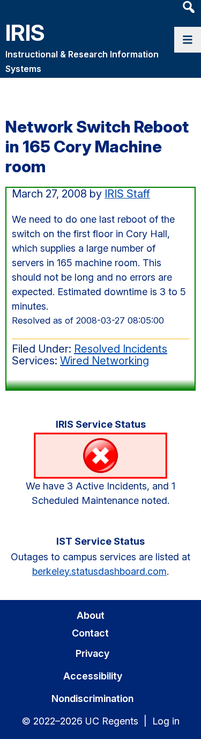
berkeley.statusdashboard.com (99, 571)
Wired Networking (104, 360)
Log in (166, 721)
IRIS (25, 32)
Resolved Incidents (120, 348)
